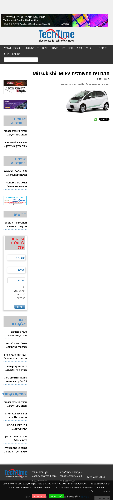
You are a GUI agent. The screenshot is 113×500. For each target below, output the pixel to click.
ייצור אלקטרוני (18, 321)
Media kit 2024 (96, 477)
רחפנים (45, 47)
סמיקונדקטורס (14, 393)
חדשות (104, 47)
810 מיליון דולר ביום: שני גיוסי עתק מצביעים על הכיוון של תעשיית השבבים (16, 427)
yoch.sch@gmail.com (44, 476)
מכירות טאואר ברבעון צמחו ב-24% (16, 438)
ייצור (63, 47)
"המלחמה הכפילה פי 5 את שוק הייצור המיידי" (15, 356)
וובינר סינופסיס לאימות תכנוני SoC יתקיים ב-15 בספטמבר (15, 132)
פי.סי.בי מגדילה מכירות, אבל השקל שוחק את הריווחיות (17, 333)
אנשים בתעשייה (18, 160)
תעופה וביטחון (75, 47)
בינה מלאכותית (32, 47)
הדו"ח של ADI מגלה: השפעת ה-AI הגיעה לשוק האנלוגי (16, 415)
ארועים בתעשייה (18, 120)
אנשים (55, 47)
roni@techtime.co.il (71, 476)
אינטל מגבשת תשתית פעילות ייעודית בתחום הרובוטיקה (16, 449)
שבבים (88, 47)
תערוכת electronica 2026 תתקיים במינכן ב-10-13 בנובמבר (16, 144)
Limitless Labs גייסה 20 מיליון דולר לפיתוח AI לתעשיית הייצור (15, 379)
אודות (6, 53)
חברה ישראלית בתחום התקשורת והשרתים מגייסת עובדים (16, 224)
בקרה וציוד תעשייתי (13, 47)
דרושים (20, 214)
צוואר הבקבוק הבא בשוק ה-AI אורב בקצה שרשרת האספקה (15, 368)
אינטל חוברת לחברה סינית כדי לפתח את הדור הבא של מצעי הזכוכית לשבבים (16, 345)
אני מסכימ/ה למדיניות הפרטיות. (19, 294)
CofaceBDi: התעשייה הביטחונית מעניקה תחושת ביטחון (15, 173)
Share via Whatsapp (95, 119)
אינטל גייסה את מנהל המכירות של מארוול (16, 184)
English (16, 53)
